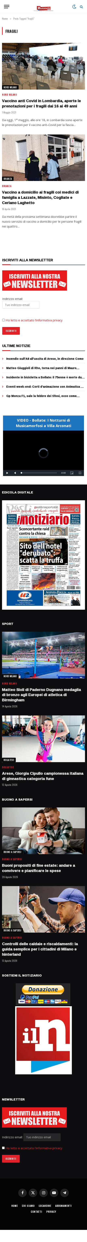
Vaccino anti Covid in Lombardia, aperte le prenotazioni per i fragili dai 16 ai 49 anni (41, 103)
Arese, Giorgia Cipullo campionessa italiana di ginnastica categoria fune (42, 776)
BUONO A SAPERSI (12, 852)
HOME (14, 1205)
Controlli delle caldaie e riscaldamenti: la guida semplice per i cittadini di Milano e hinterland (40, 949)
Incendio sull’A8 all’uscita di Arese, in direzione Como (45, 358)
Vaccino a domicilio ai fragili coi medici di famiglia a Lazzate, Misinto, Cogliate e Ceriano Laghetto (40, 197)
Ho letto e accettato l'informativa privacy (33, 1148)
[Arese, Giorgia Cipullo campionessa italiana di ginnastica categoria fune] (43, 738)
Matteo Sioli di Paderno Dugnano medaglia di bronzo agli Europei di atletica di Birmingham (41, 695)
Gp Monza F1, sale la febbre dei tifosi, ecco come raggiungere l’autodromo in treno (41, 398)
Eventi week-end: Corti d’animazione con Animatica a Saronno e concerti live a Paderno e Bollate (44, 388)
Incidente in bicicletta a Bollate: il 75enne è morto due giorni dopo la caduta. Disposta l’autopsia (45, 379)
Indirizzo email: (12, 1137)
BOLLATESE (9, 760)
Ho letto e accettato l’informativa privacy (34, 320)
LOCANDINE (45, 1205)
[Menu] (6, 6)
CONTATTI (36, 1211)
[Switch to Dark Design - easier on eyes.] (74, 6)
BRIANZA (8, 178)
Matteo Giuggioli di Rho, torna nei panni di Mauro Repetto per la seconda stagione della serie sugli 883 (44, 370)
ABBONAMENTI (63, 1205)
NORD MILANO (10, 87)
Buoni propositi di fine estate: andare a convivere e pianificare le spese (38, 868)
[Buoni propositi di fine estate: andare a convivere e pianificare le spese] (43, 830)
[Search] (81, 6)
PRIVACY (51, 1211)
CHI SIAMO (28, 1205)
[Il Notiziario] (43, 6)
